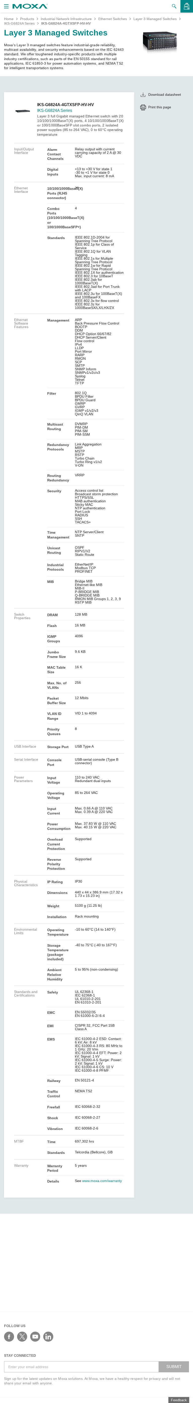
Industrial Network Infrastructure (66, 19)
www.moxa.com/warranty (102, 1181)
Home (9, 19)
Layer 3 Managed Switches (155, 19)
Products (27, 19)
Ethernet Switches (112, 19)
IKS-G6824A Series (19, 23)
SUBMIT (174, 1367)
